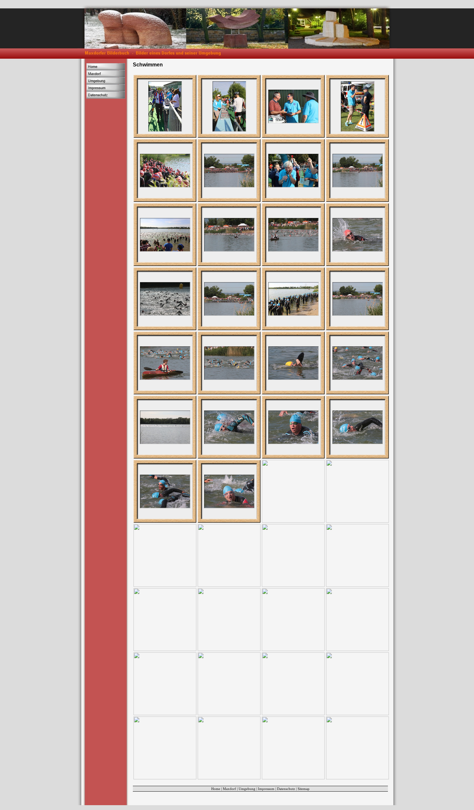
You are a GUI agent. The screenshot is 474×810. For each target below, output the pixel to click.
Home (215, 789)
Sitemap (304, 789)
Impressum (266, 789)
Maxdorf (229, 789)
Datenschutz (286, 789)
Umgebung (247, 789)
